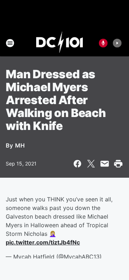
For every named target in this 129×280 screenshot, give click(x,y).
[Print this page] (118, 164)
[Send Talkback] (103, 43)
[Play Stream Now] (117, 43)
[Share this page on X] (91, 164)
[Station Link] (59, 43)
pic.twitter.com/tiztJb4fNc (43, 242)
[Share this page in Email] (105, 164)
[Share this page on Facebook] (77, 164)
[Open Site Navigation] (10, 43)
